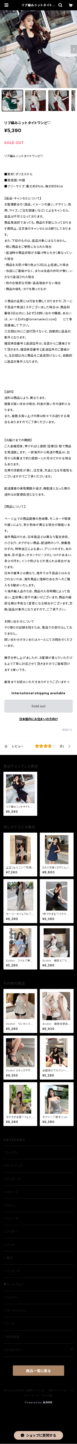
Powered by (34, 1402)
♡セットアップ (13, 1165)
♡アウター (10, 1231)
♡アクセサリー (13, 1350)
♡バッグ (9, 1244)
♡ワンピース (12, 1179)
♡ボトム (9, 1205)
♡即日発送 (11, 1337)
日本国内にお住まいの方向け (38, 719)
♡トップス (10, 1152)
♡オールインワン (15, 1310)
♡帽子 (8, 1258)
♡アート (9, 1323)
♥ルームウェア (13, 1284)
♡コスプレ (10, 1297)
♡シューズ (10, 1218)
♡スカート (10, 1192)
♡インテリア (12, 1271)
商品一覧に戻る (38, 1371)
